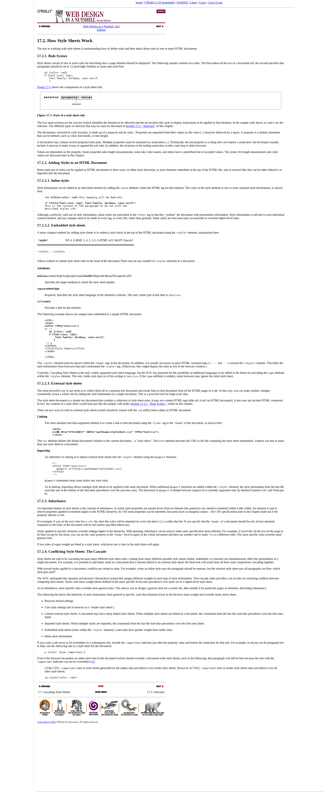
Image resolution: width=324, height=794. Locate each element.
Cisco (202, 2)
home (139, 2)
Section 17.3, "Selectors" (140, 126)
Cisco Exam (215, 2)
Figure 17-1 (44, 87)
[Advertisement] (17, 395)
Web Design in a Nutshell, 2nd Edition (101, 28)
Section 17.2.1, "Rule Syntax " (148, 403)
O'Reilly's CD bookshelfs (159, 2)
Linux (193, 2)
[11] (92, 661)
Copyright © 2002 (46, 722)
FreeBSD (182, 2)
